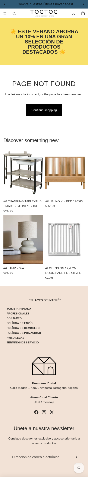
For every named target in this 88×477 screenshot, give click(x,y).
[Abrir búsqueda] (14, 13)
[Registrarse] (75, 457)
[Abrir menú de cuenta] (73, 13)
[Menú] (5, 13)
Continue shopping (44, 110)
